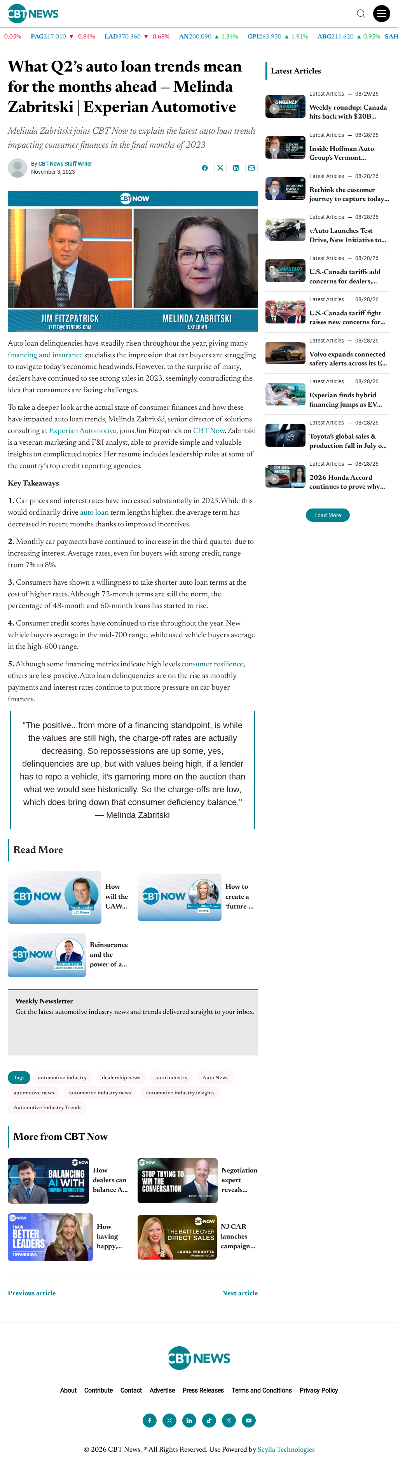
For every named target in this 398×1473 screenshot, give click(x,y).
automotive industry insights (180, 1093)
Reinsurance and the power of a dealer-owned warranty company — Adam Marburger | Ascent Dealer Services (109, 956)
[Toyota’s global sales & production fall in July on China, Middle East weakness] (285, 435)
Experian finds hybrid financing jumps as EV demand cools (343, 401)
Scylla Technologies (286, 1450)
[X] (220, 168)
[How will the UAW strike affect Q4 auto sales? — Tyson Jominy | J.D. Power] (54, 897)
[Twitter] (229, 1421)
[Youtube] (249, 1421)
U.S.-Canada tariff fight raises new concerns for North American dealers (345, 319)
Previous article (32, 1293)
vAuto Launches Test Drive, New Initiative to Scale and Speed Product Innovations (346, 236)
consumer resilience (212, 664)
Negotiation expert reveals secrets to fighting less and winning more (240, 1181)
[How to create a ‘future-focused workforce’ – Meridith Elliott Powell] (180, 897)
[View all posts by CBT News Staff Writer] (19, 168)
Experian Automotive (82, 431)
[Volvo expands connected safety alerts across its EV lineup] (285, 353)
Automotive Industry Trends (48, 1107)
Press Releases (203, 1390)
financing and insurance (45, 355)
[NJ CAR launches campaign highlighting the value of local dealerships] (177, 1237)
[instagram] (169, 1421)
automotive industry (62, 1077)
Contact (131, 1390)
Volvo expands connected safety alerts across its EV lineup (348, 360)
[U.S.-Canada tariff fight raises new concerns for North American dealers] (285, 312)
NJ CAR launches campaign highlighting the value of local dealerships (239, 1238)
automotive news (34, 1093)
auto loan (94, 513)
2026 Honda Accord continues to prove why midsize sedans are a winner (344, 483)
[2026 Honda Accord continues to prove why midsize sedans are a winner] (285, 476)
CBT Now (209, 431)
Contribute (98, 1390)
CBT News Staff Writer (65, 164)
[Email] (251, 168)
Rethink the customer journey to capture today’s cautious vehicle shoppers (348, 195)
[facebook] (150, 1421)
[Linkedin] (236, 168)
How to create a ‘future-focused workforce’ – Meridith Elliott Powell (241, 898)
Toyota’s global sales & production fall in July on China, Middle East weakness (347, 442)
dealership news (121, 1077)
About (68, 1390)
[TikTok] (209, 1421)
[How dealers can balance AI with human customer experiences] (48, 1181)
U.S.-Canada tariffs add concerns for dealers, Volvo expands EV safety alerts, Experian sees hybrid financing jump (346, 278)
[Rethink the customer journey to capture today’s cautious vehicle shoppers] (285, 188)
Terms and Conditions (262, 1390)
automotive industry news (100, 1093)
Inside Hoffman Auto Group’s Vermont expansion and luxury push (342, 154)
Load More (327, 515)
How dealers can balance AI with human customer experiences (110, 1181)
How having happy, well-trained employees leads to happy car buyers (112, 1238)
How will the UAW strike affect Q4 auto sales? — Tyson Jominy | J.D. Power (116, 898)
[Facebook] (205, 168)
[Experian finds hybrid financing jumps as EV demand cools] (285, 394)
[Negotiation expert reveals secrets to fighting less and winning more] (178, 1180)
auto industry (171, 1077)
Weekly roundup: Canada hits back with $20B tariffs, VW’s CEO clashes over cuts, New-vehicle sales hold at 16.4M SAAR (348, 113)
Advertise (162, 1390)
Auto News (215, 1077)
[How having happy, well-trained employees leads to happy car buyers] (50, 1237)
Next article (240, 1293)
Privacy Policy (319, 1390)
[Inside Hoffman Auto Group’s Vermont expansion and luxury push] (285, 147)
